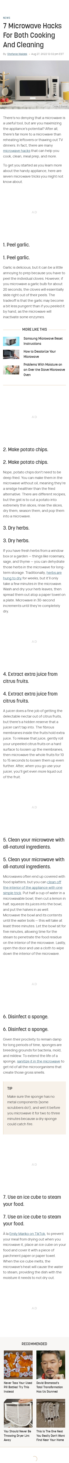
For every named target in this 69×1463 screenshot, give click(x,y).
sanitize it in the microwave (38, 1061)
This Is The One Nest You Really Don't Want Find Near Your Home (50, 1436)
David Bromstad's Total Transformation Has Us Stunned (49, 1387)
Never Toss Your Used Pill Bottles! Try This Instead (18, 1387)
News (6, 18)
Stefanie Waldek (17, 54)
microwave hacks (16, 151)
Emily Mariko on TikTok (27, 1234)
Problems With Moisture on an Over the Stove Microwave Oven (44, 370)
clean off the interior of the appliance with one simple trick (32, 888)
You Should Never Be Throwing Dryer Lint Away (17, 1436)
